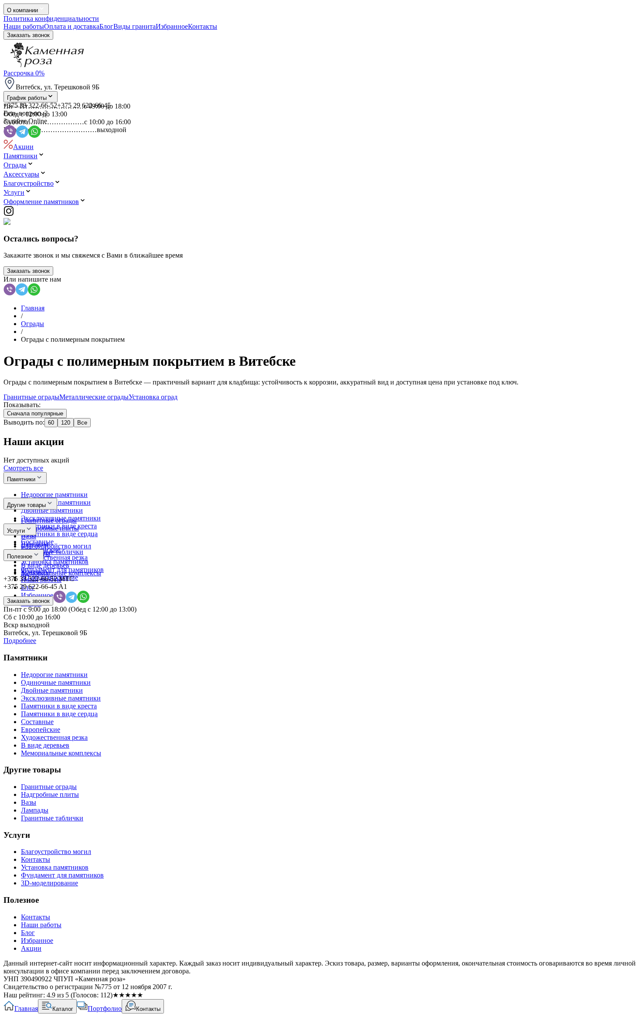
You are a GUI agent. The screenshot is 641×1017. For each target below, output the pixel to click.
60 (51, 422)
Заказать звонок (28, 35)
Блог (106, 26)
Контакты (202, 26)
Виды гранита (134, 26)
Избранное (172, 26)
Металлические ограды (94, 397)
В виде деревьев (45, 745)
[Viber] (9, 293)
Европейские (40, 729)
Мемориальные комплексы (61, 753)
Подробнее (19, 640)
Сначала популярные (35, 413)
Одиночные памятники (56, 682)
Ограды (15, 165)
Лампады (34, 810)
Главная (32, 308)
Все (82, 422)
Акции (23, 146)
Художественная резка (54, 737)
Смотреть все (23, 468)
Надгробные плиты (50, 794)
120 (65, 422)
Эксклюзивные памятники (61, 698)
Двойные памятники (52, 690)
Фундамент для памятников (62, 875)
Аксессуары (21, 174)
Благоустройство (28, 183)
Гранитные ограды (31, 397)
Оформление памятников (41, 201)
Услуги (13, 192)
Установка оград (153, 397)
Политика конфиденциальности (51, 18)
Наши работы (23, 26)
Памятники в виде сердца (59, 714)
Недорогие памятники (54, 674)
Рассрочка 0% (23, 73)
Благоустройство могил (56, 851)
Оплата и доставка (71, 26)
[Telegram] (22, 293)
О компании (22, 10)
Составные (37, 721)
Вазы (28, 802)
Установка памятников (55, 867)
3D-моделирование (49, 883)
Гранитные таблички (52, 818)
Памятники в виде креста (59, 706)
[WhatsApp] (34, 293)
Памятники (20, 156)
